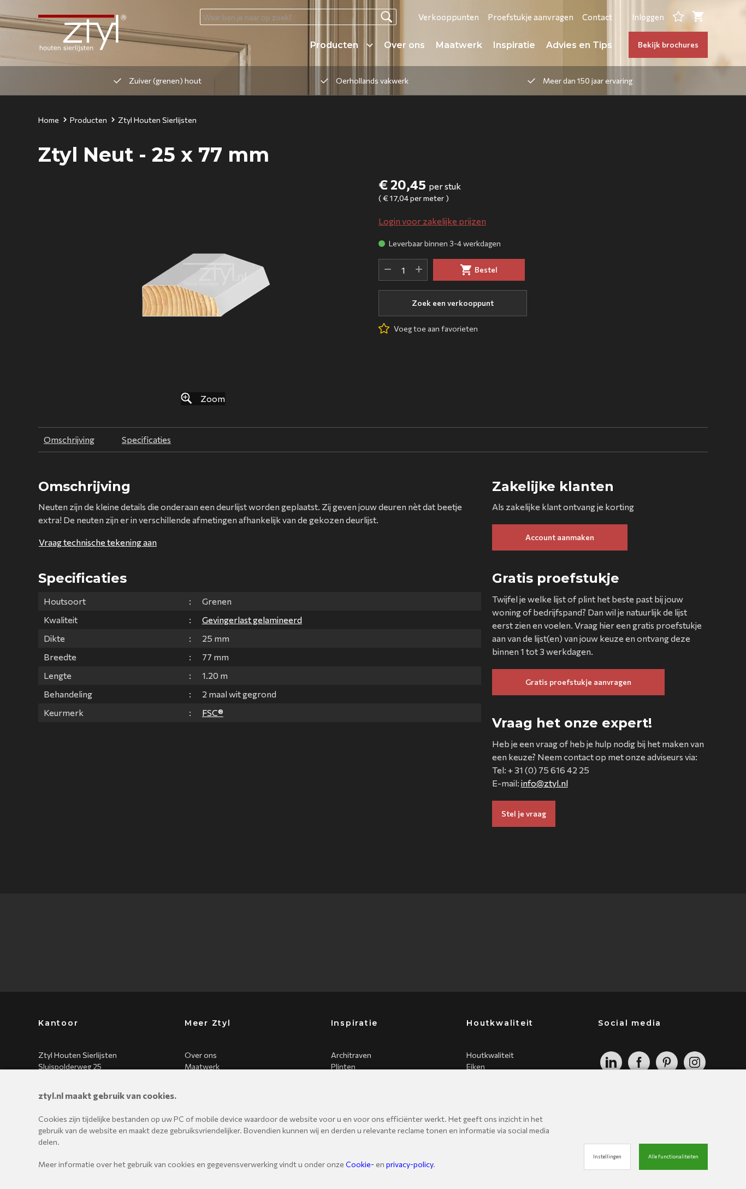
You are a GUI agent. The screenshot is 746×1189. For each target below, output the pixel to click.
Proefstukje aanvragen (530, 17)
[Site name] (82, 33)
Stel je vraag (523, 813)
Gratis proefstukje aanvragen (578, 682)
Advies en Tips (579, 45)
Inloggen (648, 17)
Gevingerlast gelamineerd (252, 619)
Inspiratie (514, 45)
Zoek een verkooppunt (453, 302)
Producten (334, 45)
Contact (597, 17)
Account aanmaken (559, 537)
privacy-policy (409, 1164)
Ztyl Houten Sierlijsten (157, 120)
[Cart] (698, 17)
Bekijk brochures (668, 44)
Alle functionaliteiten (673, 1156)
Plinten (343, 1066)
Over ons (404, 45)
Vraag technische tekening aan (98, 542)
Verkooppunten (448, 17)
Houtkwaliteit (490, 1055)
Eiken (475, 1066)
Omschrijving (69, 439)
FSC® (212, 712)
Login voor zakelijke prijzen (432, 221)
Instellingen (607, 1156)
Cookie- (360, 1164)
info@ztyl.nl (544, 783)
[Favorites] (678, 17)
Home (48, 120)
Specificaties (146, 439)
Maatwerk (459, 45)
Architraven (351, 1055)
